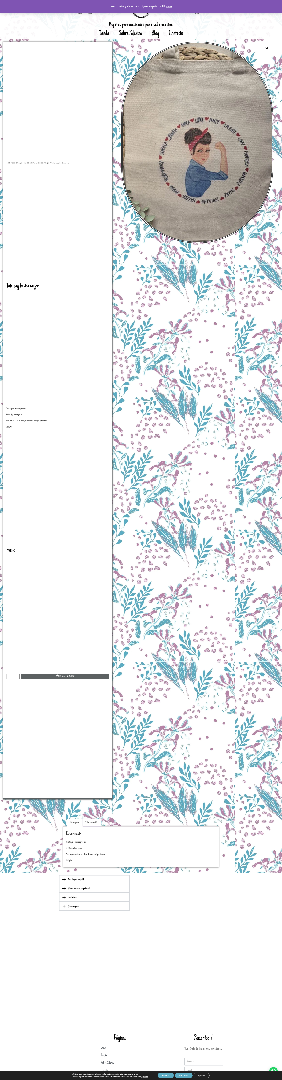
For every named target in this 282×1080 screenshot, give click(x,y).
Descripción (74, 822)
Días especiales (17, 163)
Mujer (47, 163)
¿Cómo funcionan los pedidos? (79, 888)
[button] (94, 879)
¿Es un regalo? (73, 906)
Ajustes (201, 1075)
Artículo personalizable (76, 879)
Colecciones (39, 163)
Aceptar (165, 1075)
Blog (155, 33)
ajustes (144, 1076)
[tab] (75, 823)
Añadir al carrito (65, 676)
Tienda (104, 33)
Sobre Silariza (130, 33)
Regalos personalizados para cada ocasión (141, 24)
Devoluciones (72, 897)
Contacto (176, 33)
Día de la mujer (29, 163)
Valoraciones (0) (91, 822)
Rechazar (183, 1075)
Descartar (169, 6)
